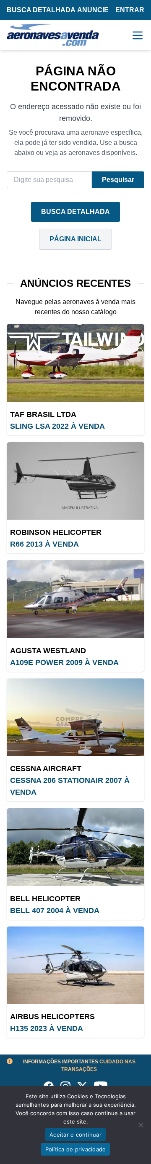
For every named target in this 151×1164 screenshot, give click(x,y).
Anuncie (93, 9)
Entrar (129, 9)
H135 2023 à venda (46, 1028)
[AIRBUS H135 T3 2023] (75, 965)
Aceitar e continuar (75, 1134)
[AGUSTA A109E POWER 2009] (75, 599)
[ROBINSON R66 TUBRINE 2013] (75, 481)
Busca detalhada (41, 9)
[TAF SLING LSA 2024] (75, 363)
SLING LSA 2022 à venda (57, 426)
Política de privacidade (75, 1149)
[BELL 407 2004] (75, 847)
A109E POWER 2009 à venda (64, 662)
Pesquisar (118, 179)
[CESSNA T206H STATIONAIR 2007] (75, 717)
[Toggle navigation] (137, 35)
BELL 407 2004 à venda (54, 910)
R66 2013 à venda (44, 544)
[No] (140, 1125)
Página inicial (75, 239)
